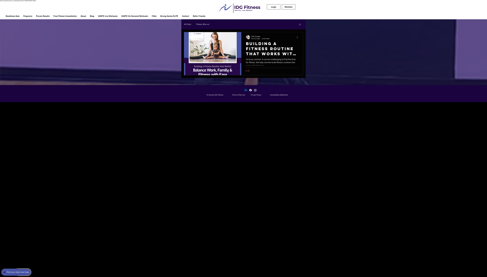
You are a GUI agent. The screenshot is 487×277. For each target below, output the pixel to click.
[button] (273, 6)
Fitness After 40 (202, 24)
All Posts (187, 24)
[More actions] (298, 37)
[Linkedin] (245, 90)
